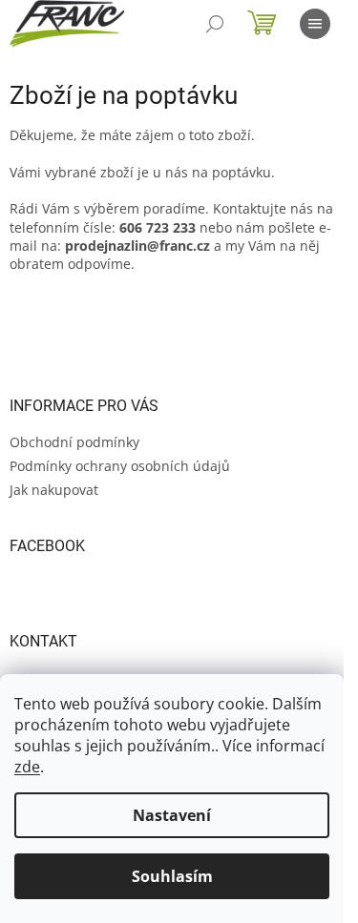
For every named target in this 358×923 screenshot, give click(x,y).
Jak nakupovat (54, 490)
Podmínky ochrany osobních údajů (120, 466)
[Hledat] (215, 24)
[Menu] (315, 24)
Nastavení (172, 815)
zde (27, 766)
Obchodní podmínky (74, 442)
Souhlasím (172, 876)
